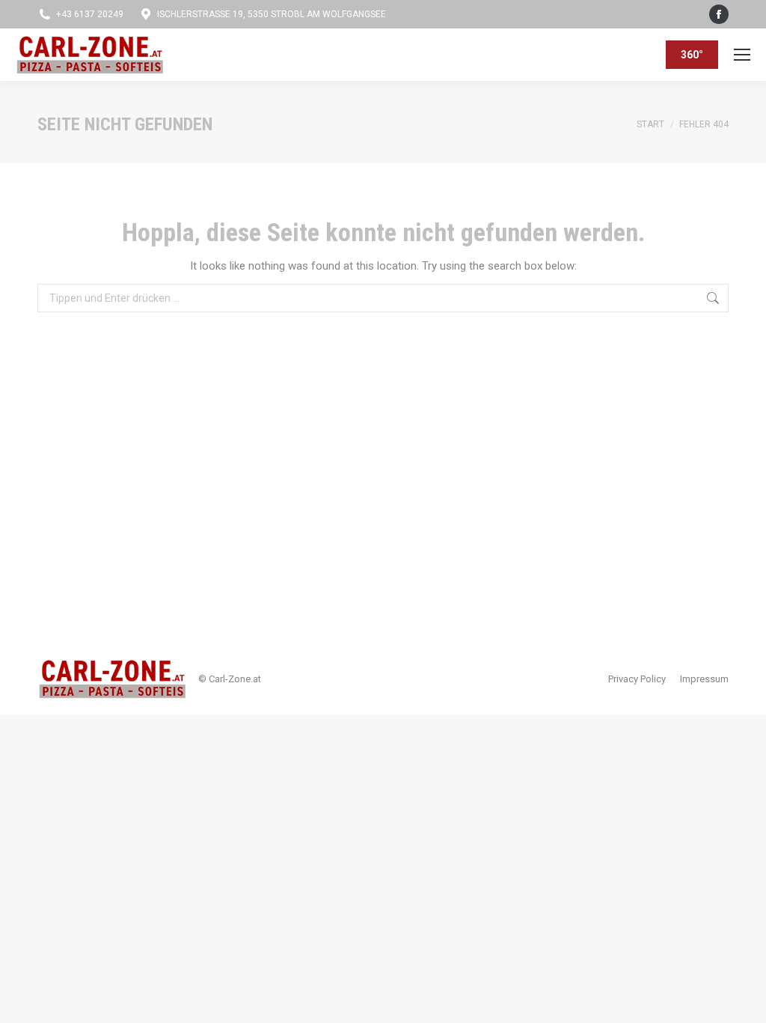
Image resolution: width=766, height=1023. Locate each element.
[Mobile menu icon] (742, 55)
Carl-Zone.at (235, 678)
